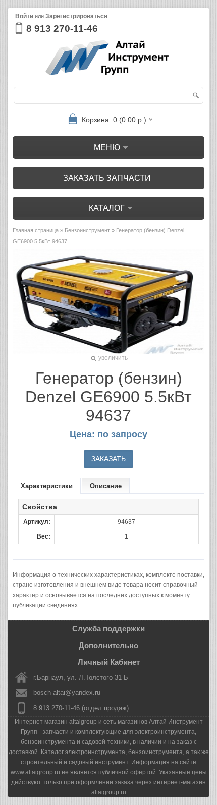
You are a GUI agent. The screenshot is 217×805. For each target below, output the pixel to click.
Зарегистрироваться (76, 16)
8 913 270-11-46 (62, 28)
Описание (106, 486)
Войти (24, 16)
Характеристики (47, 486)
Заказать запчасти (107, 178)
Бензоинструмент (87, 230)
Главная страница (36, 230)
